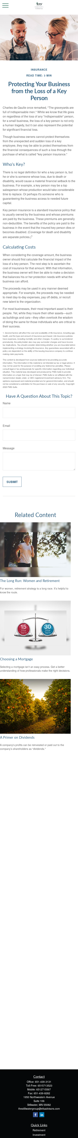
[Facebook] (35, 1114)
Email (6, 426)
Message (9, 448)
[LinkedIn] (41, 1114)
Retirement (39, 1130)
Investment (39, 1135)
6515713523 (45, 1085)
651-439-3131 (43, 1081)
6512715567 (43, 1089)
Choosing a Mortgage (16, 659)
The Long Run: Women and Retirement (30, 581)
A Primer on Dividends (17, 737)
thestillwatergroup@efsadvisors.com (39, 1108)
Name (7, 403)
